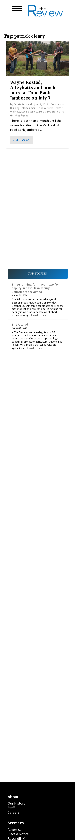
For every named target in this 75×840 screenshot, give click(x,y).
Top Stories (53, 111)
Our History (16, 803)
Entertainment (28, 108)
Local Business (29, 111)
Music (42, 111)
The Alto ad (20, 324)
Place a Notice (18, 834)
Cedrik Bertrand (23, 104)
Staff (11, 808)
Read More (21, 140)
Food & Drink (45, 108)
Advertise (15, 829)
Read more (38, 315)
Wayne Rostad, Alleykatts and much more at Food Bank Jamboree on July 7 (33, 90)
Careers (13, 812)
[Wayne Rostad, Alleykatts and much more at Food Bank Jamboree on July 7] (37, 58)
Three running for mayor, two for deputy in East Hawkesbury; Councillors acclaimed (35, 288)
